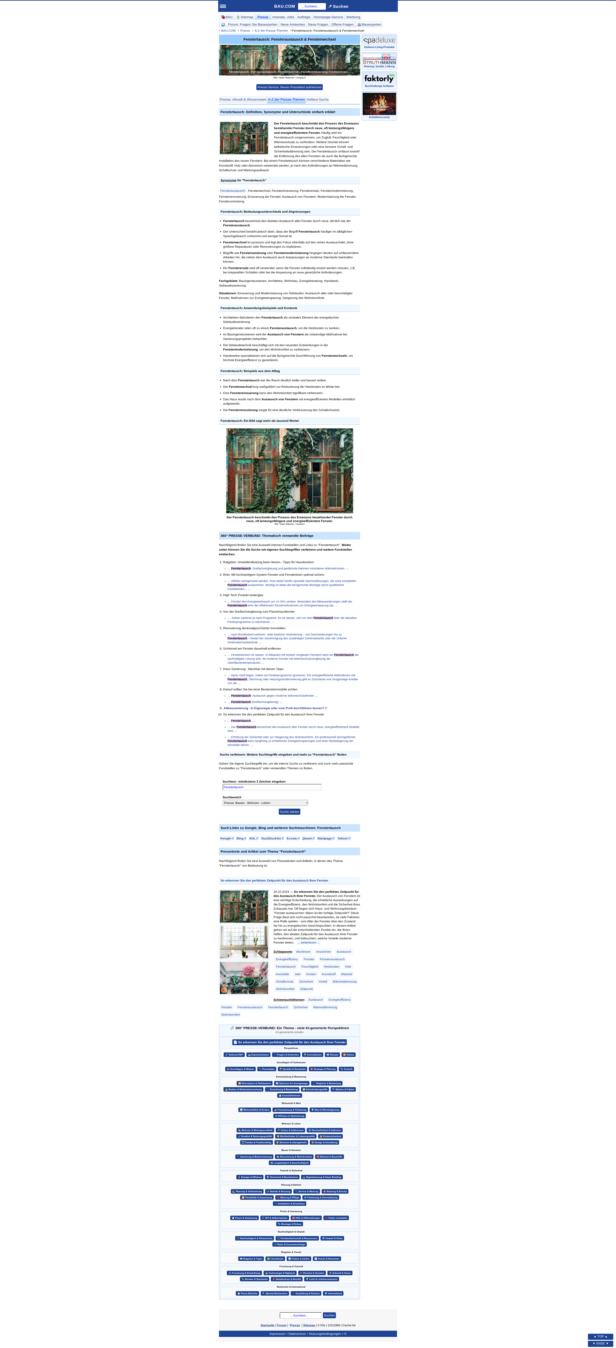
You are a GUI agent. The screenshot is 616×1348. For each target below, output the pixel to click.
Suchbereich (232, 797)
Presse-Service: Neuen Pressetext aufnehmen (289, 87)
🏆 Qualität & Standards (292, 1069)
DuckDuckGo (271, 838)
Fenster (309, 959)
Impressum (91, 326)
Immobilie (282, 974)
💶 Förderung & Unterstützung (321, 1197)
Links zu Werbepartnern (81, 300)
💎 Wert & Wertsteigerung (325, 1110)
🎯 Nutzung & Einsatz (335, 1191)
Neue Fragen (75, 129)
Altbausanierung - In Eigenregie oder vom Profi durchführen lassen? (274, 708)
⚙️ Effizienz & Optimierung (289, 1116)
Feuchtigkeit (309, 966)
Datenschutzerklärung (91, 332)
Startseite (69, 107)
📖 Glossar (332, 1055)
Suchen (329, 1315)
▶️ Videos (348, 1055)
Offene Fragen (76, 137)
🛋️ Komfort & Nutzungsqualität (255, 1136)
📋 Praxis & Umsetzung (244, 1218)
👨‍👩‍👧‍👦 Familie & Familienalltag (256, 1142)
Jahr (298, 974)
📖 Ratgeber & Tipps (251, 1259)
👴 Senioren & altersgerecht (291, 1142)
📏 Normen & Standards (255, 1279)
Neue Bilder (73, 144)
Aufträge (303, 17)
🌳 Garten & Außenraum (290, 1130)
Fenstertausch (286, 966)
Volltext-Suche (318, 99)
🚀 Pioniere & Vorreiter (312, 1273)
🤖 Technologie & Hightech (280, 1273)
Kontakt (68, 315)
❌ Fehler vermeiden (336, 1218)
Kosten (311, 974)
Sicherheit (306, 981)
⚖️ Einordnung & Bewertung (282, 1089)
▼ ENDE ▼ (600, 1343)
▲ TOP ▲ (601, 1336)
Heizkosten (331, 966)
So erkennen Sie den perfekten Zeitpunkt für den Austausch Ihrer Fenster (274, 880)
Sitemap (87, 107)
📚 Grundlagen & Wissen (240, 1069)
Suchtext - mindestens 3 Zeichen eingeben (254, 781)
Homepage (328, 17)
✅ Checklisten (275, 1259)
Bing (240, 838)
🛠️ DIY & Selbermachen (274, 1218)
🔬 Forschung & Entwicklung (244, 1273)
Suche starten (289, 811)
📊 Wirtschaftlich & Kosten (254, 1110)
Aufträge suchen (77, 190)
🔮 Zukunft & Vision (340, 1273)
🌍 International (333, 1293)
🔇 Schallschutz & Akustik (286, 1279)
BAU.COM (284, 6)
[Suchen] (104, 35)
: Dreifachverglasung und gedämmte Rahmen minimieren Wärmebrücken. (288, 568)
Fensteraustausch (232, 190)
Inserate (283, 17)
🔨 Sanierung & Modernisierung (254, 1157)
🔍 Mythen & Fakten (343, 1089)
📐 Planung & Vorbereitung (247, 1191)
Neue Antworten (293, 24)
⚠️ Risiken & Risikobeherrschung (243, 1089)
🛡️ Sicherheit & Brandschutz (282, 1177)
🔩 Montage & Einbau (289, 1224)
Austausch (344, 951)
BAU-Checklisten (76, 293)
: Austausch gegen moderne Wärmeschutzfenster (272, 695)
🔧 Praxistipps (267, 1069)
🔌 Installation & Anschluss (289, 1203)
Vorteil (323, 981)
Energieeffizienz (287, 959)
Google (225, 838)
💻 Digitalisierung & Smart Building (322, 1177)
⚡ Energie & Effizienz (250, 1177)
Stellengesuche (76, 262)
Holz (348, 966)
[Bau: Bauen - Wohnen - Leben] (80, 23)
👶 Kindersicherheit (330, 1136)
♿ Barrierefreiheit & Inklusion (324, 1130)
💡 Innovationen (313, 1055)
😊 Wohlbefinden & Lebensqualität (296, 1136)
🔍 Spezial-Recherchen (274, 1293)
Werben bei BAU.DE (78, 308)
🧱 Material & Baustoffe (329, 1157)
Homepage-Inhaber (80, 277)
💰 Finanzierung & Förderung (290, 1110)
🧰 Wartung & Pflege (288, 1197)
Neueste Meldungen (80, 167)
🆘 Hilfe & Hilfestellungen (306, 1218)
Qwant (307, 838)
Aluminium (303, 951)
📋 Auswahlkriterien (289, 1095)
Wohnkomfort (285, 989)
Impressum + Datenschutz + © (308, 1333)
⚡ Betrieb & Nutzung (278, 1191)
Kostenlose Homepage (80, 270)
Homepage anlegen (80, 285)
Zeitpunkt (306, 989)
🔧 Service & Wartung (306, 1191)
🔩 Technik (346, 1069)
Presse (263, 17)
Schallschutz (285, 981)
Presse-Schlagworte (80, 175)
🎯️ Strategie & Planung (323, 1069)
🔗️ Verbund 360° (234, 1055)
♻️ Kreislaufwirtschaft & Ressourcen (297, 1238)
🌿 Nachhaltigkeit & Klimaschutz (254, 1238)
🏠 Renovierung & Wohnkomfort (294, 1157)
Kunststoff (329, 974)
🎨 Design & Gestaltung (324, 1142)
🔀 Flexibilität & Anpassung (257, 1197)
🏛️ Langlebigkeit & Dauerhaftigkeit (289, 1163)
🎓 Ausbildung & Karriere (306, 1293)
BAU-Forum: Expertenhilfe (83, 114)
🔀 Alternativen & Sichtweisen (254, 1083)
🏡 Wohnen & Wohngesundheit (255, 1130)
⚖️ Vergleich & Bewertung (327, 1083)
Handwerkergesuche (81, 198)
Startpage (324, 838)
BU (95, 21)
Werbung (353, 17)
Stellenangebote (77, 254)
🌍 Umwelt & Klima (332, 1238)
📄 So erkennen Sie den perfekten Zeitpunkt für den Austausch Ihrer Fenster (289, 1042)
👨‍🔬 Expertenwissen (258, 1055)
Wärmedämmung (345, 981)
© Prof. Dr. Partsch (91, 338)
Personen (72, 152)
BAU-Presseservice (78, 160)
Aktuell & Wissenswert (243, 99)
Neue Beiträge (76, 122)
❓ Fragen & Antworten (286, 1055)
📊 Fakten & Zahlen (299, 1259)
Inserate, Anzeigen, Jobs (82, 247)
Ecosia (292, 838)
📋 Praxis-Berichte (247, 1293)
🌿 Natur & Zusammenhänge (289, 1244)
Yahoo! (342, 838)
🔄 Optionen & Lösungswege (292, 1083)
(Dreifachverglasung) (254, 702)
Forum (252, 24)
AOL (252, 838)
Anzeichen (323, 951)
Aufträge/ (84, 183)
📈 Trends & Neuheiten (326, 1259)
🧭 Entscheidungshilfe (315, 1089)
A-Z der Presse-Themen (271, 30)
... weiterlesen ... (308, 942)
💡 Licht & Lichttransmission (322, 1279)
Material (346, 974)
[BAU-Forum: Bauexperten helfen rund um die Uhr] (223, 24)
